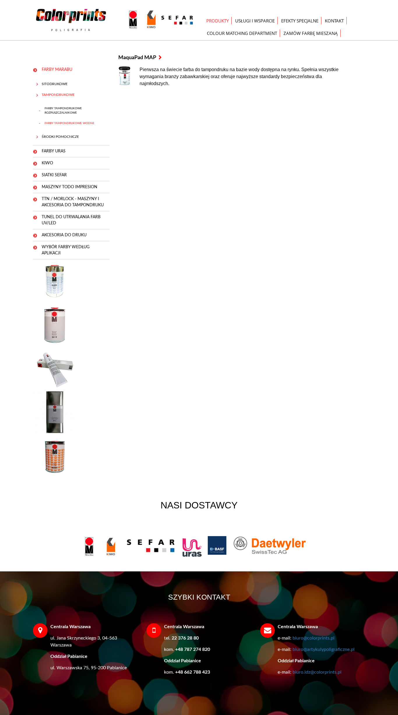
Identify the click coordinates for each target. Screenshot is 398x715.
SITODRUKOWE (55, 84)
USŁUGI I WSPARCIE (255, 21)
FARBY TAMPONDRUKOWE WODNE (69, 123)
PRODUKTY (217, 21)
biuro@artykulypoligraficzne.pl (324, 649)
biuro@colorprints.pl (313, 638)
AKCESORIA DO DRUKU (64, 235)
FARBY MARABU (57, 70)
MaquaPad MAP (137, 57)
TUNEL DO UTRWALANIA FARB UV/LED (71, 220)
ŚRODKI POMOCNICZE (60, 136)
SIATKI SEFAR (54, 175)
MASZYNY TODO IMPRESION (69, 187)
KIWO (47, 163)
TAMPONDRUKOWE (58, 94)
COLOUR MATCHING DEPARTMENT (242, 33)
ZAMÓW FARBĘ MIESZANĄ (310, 33)
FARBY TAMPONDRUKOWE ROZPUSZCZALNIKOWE (63, 110)
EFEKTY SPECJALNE (299, 21)
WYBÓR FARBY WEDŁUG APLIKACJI (65, 250)
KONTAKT (334, 21)
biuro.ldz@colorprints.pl (317, 672)
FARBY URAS (54, 151)
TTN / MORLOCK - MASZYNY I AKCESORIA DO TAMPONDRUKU (73, 202)
